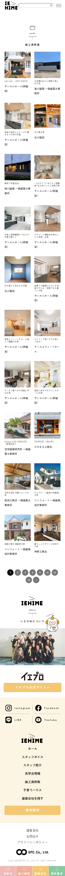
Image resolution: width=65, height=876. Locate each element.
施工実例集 (32, 781)
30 (29, 580)
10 (47, 572)
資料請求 (33, 810)
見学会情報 (32, 773)
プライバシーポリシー (32, 842)
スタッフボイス (32, 756)
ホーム (32, 748)
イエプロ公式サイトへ (33, 687)
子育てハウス (32, 790)
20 (54, 572)
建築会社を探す (32, 798)
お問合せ (32, 836)
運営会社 (32, 830)
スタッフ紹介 (32, 765)
